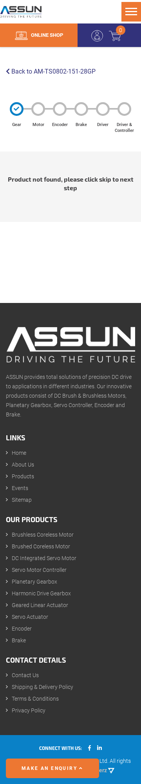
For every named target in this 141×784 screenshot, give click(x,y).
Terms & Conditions (35, 699)
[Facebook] (89, 748)
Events (20, 488)
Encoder (22, 628)
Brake (19, 640)
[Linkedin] (99, 748)
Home (19, 453)
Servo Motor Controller (39, 570)
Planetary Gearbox (34, 582)
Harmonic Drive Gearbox (41, 593)
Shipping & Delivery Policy (42, 687)
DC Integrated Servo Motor (44, 558)
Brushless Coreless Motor (43, 535)
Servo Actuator (30, 617)
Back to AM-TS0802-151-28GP (53, 71)
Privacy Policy (28, 710)
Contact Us (25, 675)
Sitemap (22, 500)
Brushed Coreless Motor (41, 546)
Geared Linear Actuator (40, 605)
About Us (23, 464)
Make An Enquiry (50, 768)
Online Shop (46, 35)
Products (23, 476)
